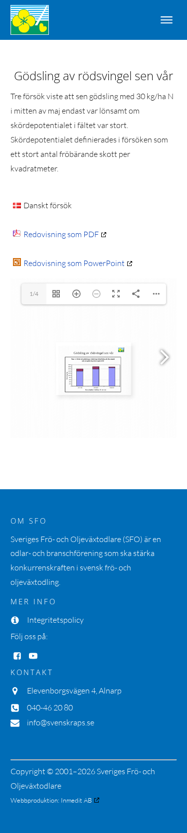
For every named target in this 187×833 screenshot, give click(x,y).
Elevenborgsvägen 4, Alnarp (74, 690)
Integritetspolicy (55, 620)
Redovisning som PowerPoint (74, 263)
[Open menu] (167, 20)
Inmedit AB (76, 800)
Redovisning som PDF (61, 234)
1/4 (33, 293)
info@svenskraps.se (60, 722)
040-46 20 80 (50, 707)
